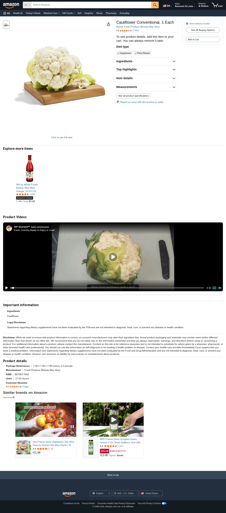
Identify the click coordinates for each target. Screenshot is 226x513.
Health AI (18, 13)
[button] (6, 13)
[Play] (5, 287)
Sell (79, 13)
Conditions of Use (72, 503)
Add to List (193, 39)
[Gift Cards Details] (74, 13)
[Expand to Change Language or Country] (171, 6)
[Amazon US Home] (69, 494)
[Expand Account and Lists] (194, 6)
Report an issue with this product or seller (142, 102)
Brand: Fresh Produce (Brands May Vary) (138, 26)
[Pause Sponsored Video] (72, 427)
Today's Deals (33, 13)
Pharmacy (111, 13)
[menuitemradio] (214, 288)
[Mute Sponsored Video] (72, 433)
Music (99, 13)
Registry (89, 13)
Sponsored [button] (7, 397)
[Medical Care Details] (59, 13)
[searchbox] (91, 5)
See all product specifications (133, 95)
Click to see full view (61, 137)
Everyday (125, 13)
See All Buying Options (203, 30)
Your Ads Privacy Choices (149, 503)
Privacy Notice (88, 503)
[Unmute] (220, 288)
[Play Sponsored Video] (113, 419)
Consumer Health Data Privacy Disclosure (116, 503)
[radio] (6, 25)
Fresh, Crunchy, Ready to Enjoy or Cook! (34, 230)
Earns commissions (40, 226)
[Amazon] (11, 5)
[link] (29, 188)
